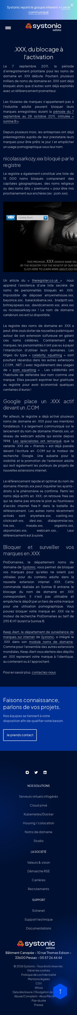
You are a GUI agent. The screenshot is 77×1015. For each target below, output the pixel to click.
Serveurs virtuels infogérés (38, 796)
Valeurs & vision (38, 862)
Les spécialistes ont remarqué (37, 441)
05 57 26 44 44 (51, 957)
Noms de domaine (38, 832)
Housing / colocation (38, 823)
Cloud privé (38, 805)
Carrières (38, 880)
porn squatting (24, 370)
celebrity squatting (47, 355)
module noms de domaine (51, 642)
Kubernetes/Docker (39, 814)
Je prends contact (20, 735)
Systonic (29, 567)
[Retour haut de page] (60, 991)
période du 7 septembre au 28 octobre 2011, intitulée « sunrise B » (38, 116)
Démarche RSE (38, 871)
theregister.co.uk (46, 280)
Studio (38, 841)
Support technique (38, 919)
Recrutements (38, 889)
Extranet (38, 910)
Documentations (38, 928)
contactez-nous (44, 672)
